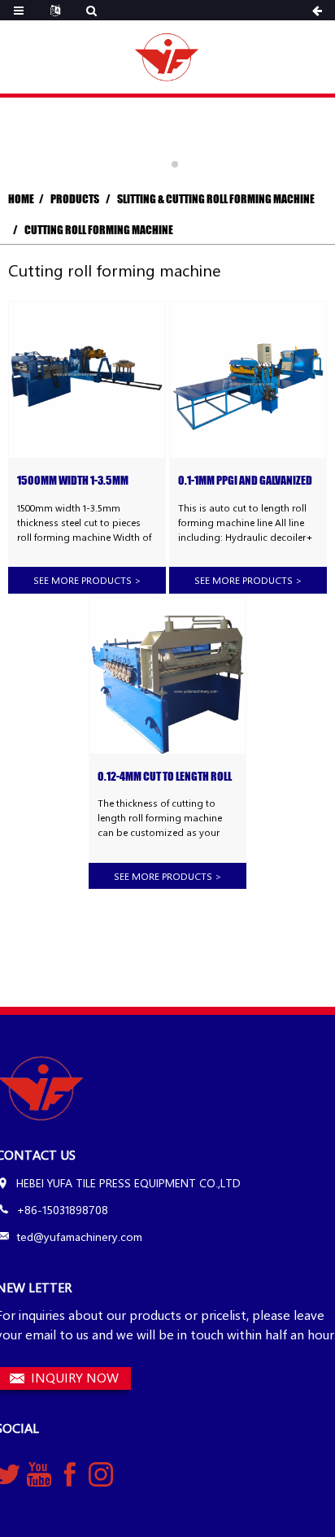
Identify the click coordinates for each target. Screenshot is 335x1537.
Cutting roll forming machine (98, 230)
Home (21, 199)
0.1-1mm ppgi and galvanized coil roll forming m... (245, 481)
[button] (160, 164)
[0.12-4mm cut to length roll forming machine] (167, 676)
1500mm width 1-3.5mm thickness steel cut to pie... (83, 481)
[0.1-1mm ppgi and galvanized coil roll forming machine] (248, 380)
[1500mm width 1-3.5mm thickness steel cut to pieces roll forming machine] (87, 380)
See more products (87, 579)
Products (74, 199)
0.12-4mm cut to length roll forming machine (165, 777)
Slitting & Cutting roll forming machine (216, 199)
